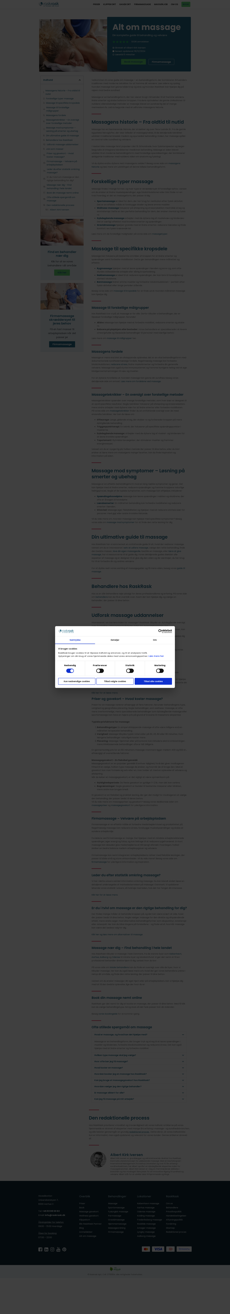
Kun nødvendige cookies (77, 681)
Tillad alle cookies (153, 681)
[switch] (100, 671)
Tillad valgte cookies (115, 681)
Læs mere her (156, 656)
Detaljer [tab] (115, 640)
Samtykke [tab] (75, 640)
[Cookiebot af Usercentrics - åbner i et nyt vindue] (160, 631)
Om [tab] (155, 640)
